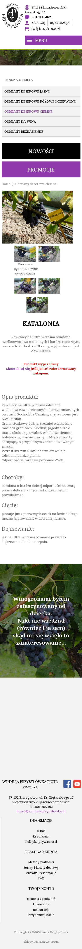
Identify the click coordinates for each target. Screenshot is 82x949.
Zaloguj (38, 23)
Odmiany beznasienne (23, 131)
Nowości (41, 151)
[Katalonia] (37, 217)
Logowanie (41, 904)
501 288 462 (41, 17)
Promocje (41, 169)
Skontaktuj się (18, 368)
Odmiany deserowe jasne (27, 91)
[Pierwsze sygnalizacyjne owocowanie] (25, 253)
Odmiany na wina (20, 121)
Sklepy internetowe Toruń (41, 942)
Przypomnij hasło (41, 915)
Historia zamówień (41, 899)
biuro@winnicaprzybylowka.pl (41, 811)
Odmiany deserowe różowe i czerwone (40, 101)
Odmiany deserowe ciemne (28, 111)
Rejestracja (60, 23)
